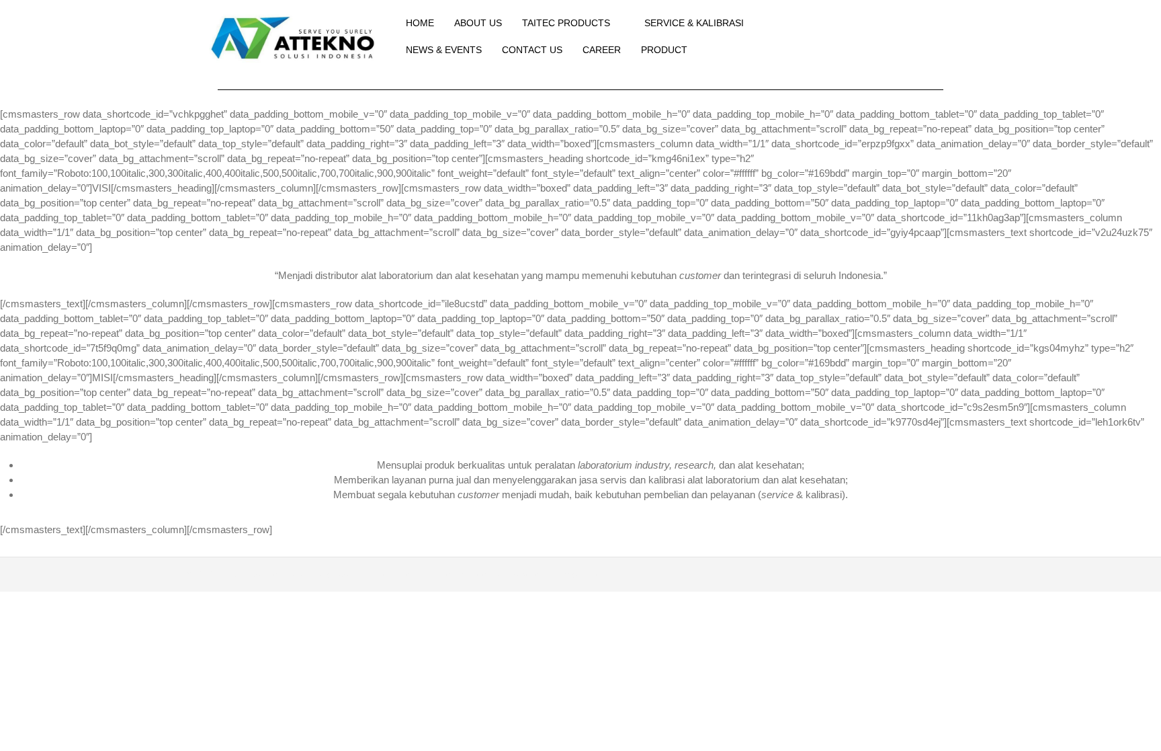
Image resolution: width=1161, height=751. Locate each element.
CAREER (602, 49)
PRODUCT (664, 49)
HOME (420, 22)
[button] (872, 36)
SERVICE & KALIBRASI (694, 22)
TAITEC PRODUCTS (566, 22)
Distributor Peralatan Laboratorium (294, 574)
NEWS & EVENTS (444, 49)
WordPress (587, 574)
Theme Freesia (467, 574)
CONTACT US (532, 49)
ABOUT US (478, 22)
